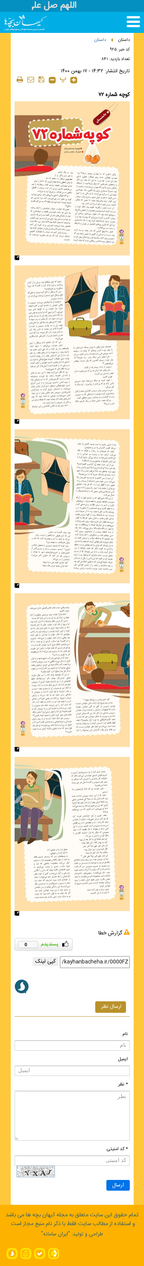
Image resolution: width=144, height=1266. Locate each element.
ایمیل (123, 1059)
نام (125, 1034)
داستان (124, 40)
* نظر (123, 1084)
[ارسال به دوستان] (30, 79)
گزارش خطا (110, 933)
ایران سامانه (55, 1234)
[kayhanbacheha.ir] (18, 22)
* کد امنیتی (117, 1149)
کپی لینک (45, 961)
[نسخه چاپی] (20, 79)
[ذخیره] (41, 79)
